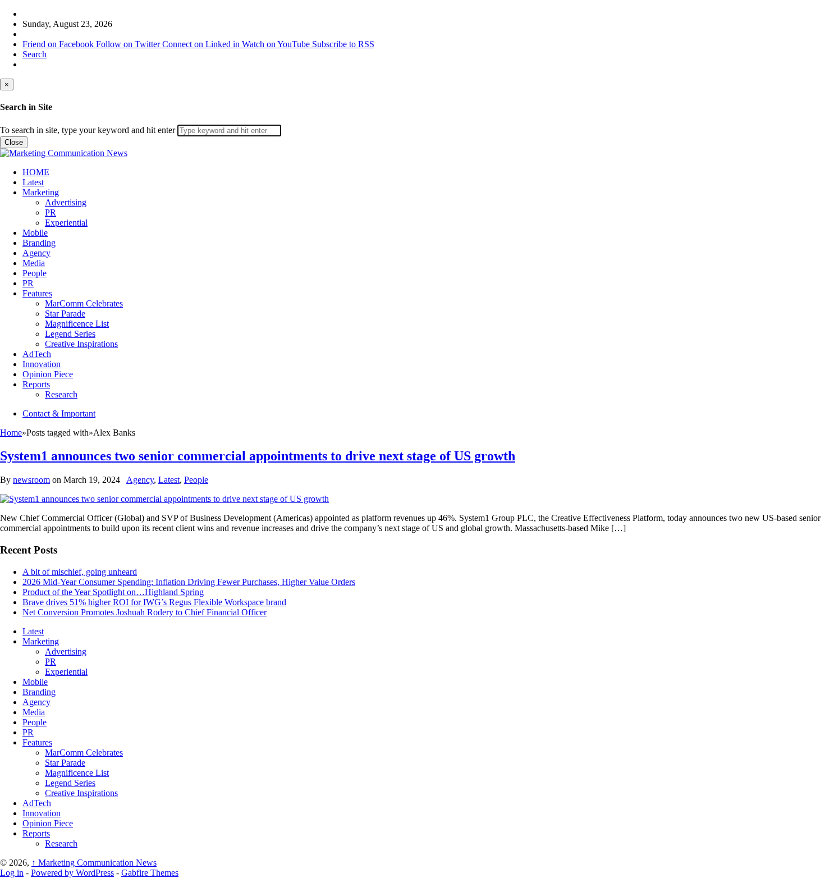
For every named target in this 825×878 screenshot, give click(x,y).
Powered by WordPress (72, 872)
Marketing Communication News (94, 862)
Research (61, 394)
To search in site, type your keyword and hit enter (87, 130)
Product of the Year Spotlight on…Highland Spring (113, 592)
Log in (12, 872)
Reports (36, 384)
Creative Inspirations (81, 344)
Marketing (40, 192)
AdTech (36, 354)
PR (50, 212)
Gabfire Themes (149, 872)
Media (33, 263)
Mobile (35, 232)
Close (13, 142)
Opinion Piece (47, 374)
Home (11, 432)
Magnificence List (77, 323)
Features (37, 293)
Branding (39, 243)
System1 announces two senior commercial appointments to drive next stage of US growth (257, 456)
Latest (33, 182)
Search (34, 54)
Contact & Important (58, 413)
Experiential (66, 222)
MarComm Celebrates (84, 303)
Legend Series (70, 334)
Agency (36, 253)
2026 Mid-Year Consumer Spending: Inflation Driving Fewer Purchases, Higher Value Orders (188, 582)
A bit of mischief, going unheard (79, 572)
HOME (35, 172)
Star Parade (65, 313)
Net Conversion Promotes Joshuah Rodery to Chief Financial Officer (144, 612)
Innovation (41, 364)
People (34, 273)
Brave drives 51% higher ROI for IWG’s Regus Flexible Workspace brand (154, 602)
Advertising (65, 202)
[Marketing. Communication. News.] (63, 153)
